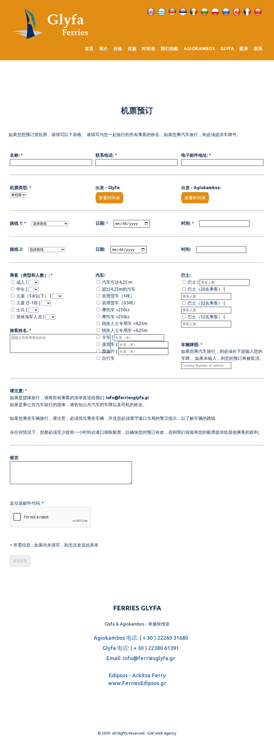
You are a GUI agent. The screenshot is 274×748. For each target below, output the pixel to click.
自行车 (108, 358)
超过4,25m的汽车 (118, 289)
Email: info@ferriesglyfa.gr (140, 658)
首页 (89, 48)
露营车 (108, 344)
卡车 (106, 337)
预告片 (108, 351)
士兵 (20, 309)
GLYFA (227, 48)
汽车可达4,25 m (117, 282)
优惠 (132, 48)
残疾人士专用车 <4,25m (124, 323)
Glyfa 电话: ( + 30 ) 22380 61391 (140, 648)
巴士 (192, 282)
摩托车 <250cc (116, 309)
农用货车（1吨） (118, 295)
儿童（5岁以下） (32, 295)
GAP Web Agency (161, 733)
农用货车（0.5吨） (120, 302)
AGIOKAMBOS (199, 48)
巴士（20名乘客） (205, 289)
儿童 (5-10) (26, 302)
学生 (20, 289)
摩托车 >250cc (116, 316)
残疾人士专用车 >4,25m (124, 330)
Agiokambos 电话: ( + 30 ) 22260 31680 (140, 638)
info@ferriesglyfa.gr (127, 397)
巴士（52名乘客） (205, 316)
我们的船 (169, 48)
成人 (21, 282)
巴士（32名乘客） (205, 303)
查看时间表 (109, 197)
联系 (258, 48)
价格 (117, 48)
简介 (103, 48)
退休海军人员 (29, 316)
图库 (243, 48)
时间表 (148, 48)
